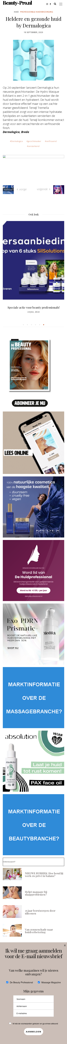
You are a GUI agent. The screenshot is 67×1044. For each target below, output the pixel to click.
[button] (23, 324)
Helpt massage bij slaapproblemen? (36, 893)
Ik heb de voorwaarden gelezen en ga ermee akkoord (35, 1023)
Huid (16, 12)
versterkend (33, 146)
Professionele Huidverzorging (36, 12)
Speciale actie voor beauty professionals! (34, 307)
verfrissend (51, 141)
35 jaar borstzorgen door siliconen (40, 912)
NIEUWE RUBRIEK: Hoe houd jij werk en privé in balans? (44, 874)
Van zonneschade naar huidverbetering (39, 931)
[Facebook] (51, 3)
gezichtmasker (34, 141)
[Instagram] (48, 3)
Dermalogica (17, 141)
